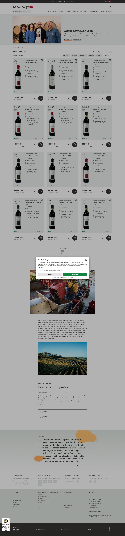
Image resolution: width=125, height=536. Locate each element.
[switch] (5, 530)
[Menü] (9, 519)
